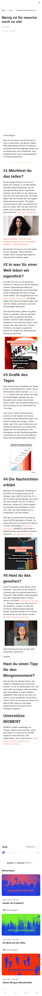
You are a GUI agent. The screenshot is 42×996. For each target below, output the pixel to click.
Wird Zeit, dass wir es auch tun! (16, 617)
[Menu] (39, 2)
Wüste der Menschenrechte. (14, 298)
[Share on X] (6, 30)
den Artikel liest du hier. (23, 534)
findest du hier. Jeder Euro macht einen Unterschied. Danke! (20, 741)
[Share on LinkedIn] (14, 30)
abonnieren (20, 863)
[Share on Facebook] (3, 30)
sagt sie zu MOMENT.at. (28, 212)
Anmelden (10, 863)
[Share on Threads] (10, 30)
